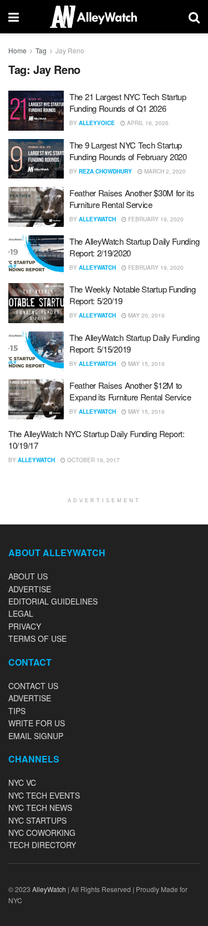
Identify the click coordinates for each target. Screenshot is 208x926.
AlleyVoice (97, 123)
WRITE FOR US (36, 723)
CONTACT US (33, 685)
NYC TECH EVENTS (44, 795)
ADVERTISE (29, 589)
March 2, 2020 (164, 171)
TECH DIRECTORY (42, 844)
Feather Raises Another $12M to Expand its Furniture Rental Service (130, 391)
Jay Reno (69, 50)
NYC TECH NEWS (40, 807)
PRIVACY (24, 626)
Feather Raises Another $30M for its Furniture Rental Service (132, 198)
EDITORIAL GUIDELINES (53, 601)
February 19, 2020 (155, 219)
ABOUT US (28, 576)
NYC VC (22, 782)
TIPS (17, 710)
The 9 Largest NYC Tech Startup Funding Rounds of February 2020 (128, 150)
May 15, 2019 (145, 364)
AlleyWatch (97, 219)
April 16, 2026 (147, 123)
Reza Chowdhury (105, 171)
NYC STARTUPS (37, 820)
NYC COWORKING (41, 832)
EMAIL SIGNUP (35, 735)
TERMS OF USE (37, 638)
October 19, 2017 (92, 460)
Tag (41, 50)
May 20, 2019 (145, 315)
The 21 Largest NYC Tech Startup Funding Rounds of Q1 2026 (127, 102)
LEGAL (20, 613)
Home (17, 50)
